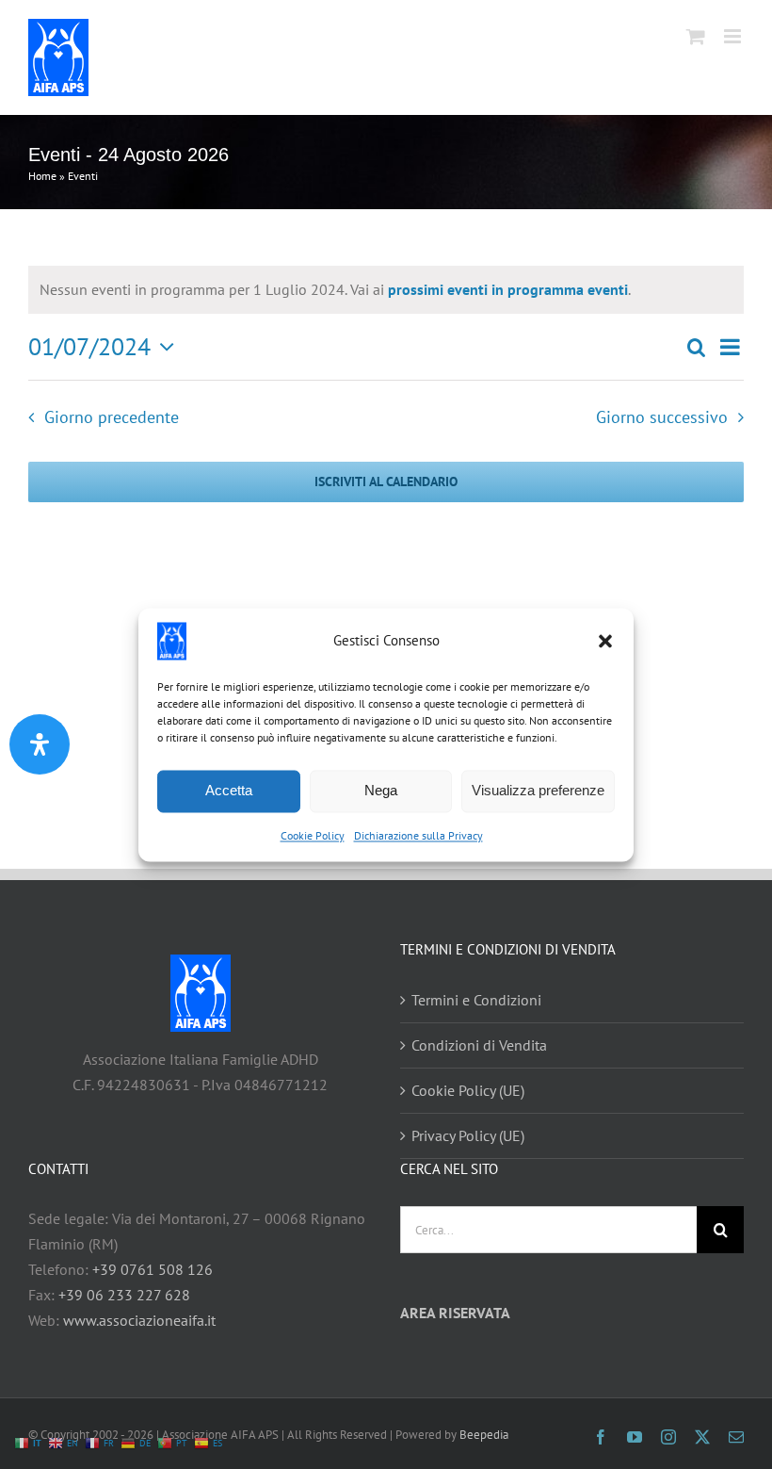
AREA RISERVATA (455, 1312)
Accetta (228, 790)
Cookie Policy (313, 835)
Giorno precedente (111, 417)
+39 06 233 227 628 (124, 1294)
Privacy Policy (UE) (467, 1135)
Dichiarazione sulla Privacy (418, 835)
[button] (605, 640)
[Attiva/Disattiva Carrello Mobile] (695, 36)
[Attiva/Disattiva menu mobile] (734, 36)
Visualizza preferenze (538, 790)
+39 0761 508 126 (152, 1269)
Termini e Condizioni (476, 999)
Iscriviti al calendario (386, 482)
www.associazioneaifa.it (139, 1320)
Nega (380, 790)
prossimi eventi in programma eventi (508, 289)
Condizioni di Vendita (479, 1045)
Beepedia (483, 1435)
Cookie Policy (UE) (467, 1090)
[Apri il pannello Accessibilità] (39, 744)
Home (42, 176)
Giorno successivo (662, 417)
